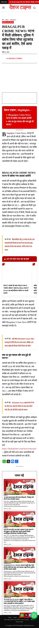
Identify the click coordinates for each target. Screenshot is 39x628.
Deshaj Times (15, 58)
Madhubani (7, 597)
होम (3, 19)
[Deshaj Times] (4, 58)
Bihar (7, 19)
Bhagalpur (13, 19)
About (9, 617)
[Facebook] (11, 66)
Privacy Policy (19, 621)
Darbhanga (7, 563)
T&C (32, 619)
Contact (15, 617)
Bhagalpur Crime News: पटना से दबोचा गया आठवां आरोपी (19, 116)
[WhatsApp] (15, 66)
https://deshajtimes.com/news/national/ (19, 448)
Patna (5, 495)
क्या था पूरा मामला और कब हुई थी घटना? (20, 123)
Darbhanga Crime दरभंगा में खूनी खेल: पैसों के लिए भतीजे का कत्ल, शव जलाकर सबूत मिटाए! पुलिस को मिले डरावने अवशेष (19, 567)
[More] (25, 66)
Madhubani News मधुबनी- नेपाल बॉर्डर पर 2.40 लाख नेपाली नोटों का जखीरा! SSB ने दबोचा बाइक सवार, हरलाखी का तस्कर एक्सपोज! (19, 601)
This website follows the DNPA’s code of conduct (16, 619)
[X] (20, 66)
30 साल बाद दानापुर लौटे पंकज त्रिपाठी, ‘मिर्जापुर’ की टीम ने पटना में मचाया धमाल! (19, 498)
